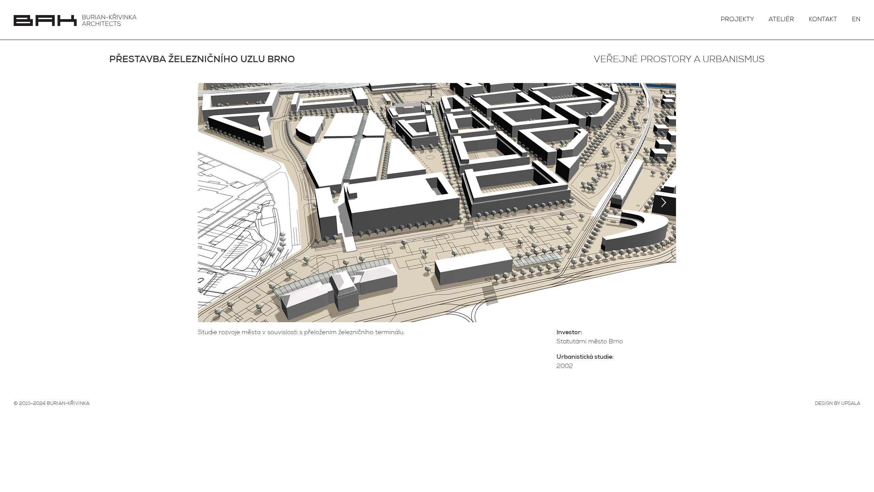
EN (856, 20)
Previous (210, 202)
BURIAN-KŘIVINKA (68, 403)
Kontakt (823, 20)
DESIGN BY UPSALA (837, 403)
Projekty (737, 20)
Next (663, 202)
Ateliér (781, 20)
